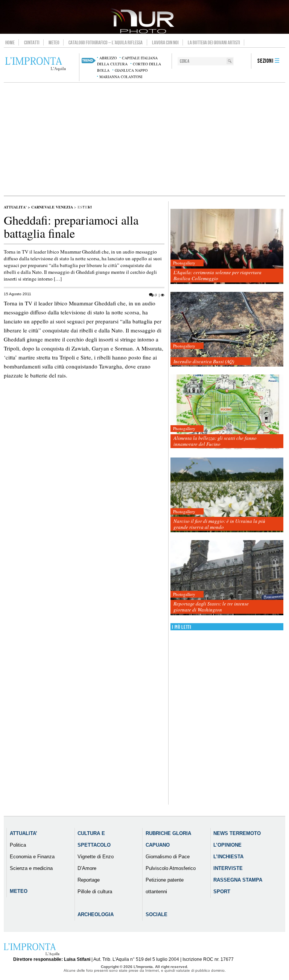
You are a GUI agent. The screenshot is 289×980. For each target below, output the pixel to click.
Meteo (54, 42)
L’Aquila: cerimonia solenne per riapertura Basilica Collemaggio (217, 275)
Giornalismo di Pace (168, 856)
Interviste (228, 868)
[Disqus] (84, 518)
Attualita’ (23, 833)
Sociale (156, 914)
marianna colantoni (120, 76)
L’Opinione (227, 845)
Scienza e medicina (31, 868)
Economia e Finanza (32, 856)
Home (10, 42)
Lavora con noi (165, 42)
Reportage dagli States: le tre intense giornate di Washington (211, 607)
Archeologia (96, 914)
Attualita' (15, 207)
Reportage (89, 880)
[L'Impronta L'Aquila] (35, 64)
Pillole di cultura (95, 891)
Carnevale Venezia (52, 207)
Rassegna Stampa (237, 880)
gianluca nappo (131, 70)
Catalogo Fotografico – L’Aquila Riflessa (105, 42)
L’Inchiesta (228, 856)
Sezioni (265, 61)
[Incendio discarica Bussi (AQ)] (226, 329)
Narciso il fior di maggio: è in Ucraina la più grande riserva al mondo (219, 524)
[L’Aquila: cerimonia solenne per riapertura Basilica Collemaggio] (226, 246)
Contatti (32, 42)
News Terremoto (237, 833)
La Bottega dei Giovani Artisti (214, 42)
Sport (221, 891)
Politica (18, 845)
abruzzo (108, 57)
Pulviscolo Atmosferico (171, 868)
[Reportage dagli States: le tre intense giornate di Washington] (226, 578)
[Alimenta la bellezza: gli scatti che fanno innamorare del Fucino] (226, 412)
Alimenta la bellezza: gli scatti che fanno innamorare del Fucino (215, 441)
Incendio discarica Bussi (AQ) (203, 361)
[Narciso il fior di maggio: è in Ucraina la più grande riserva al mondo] (226, 495)
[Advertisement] (144, 139)
